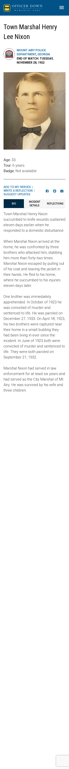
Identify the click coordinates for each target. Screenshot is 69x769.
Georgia (44, 54)
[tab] (13, 203)
